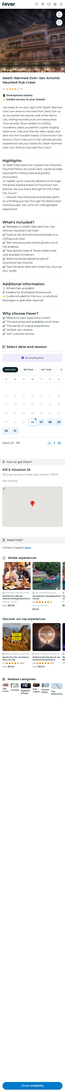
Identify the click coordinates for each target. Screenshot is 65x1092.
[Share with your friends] (59, 14)
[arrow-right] (61, 370)
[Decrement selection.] (49, 443)
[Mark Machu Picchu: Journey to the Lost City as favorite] (27, 626)
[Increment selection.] (59, 443)
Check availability (32, 1085)
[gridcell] (32, 422)
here (28, 547)
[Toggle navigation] (61, 4)
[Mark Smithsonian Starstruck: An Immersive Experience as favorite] (57, 626)
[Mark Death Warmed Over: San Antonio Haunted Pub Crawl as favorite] (59, 22)
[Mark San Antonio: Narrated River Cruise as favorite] (57, 565)
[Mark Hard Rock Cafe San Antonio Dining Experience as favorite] (27, 565)
